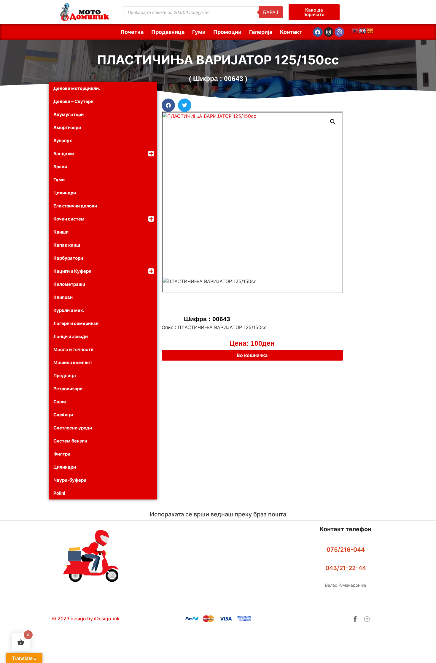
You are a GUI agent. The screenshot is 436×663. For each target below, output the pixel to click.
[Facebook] (317, 32)
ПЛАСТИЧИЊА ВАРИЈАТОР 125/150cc (218, 59)
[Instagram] (328, 32)
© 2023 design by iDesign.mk (86, 618)
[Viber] (339, 32)
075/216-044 (346, 549)
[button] (168, 105)
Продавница (167, 32)
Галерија (260, 32)
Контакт (291, 32)
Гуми (199, 32)
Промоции (227, 32)
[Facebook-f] (355, 619)
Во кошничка (252, 355)
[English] (362, 31)
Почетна (132, 32)
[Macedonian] (370, 31)
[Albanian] (354, 31)
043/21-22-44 (345, 568)
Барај (270, 12)
